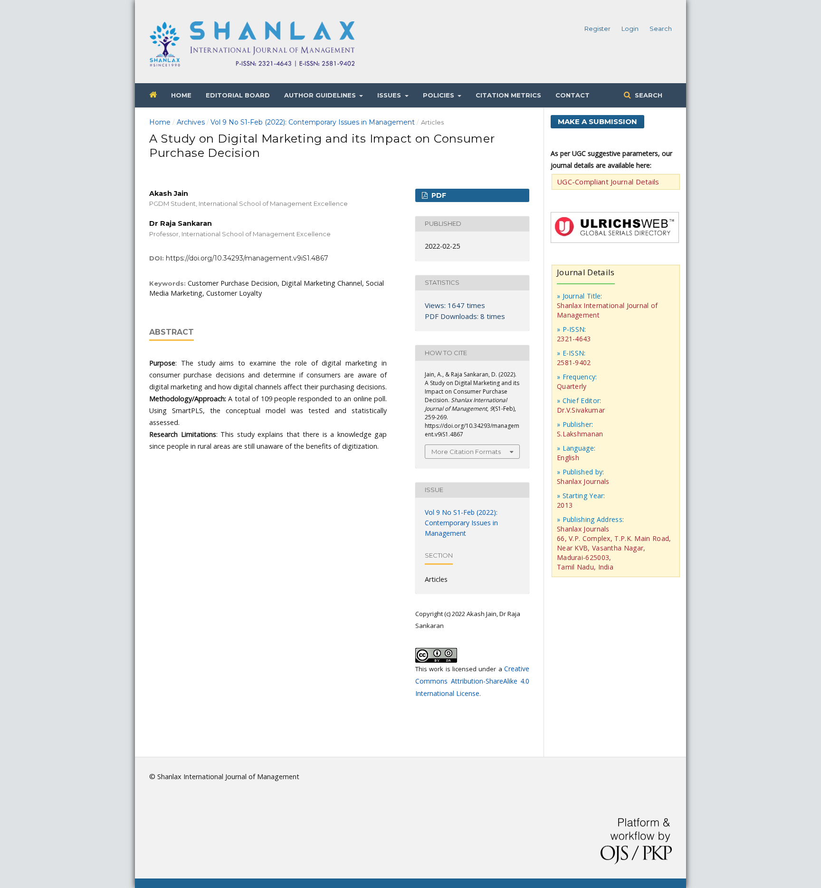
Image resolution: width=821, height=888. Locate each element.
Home (181, 95)
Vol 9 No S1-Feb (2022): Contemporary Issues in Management (312, 122)
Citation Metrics (508, 95)
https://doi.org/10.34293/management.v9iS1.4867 (247, 258)
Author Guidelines (321, 95)
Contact (572, 95)
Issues (390, 95)
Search (647, 95)
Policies (439, 95)
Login (630, 28)
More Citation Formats (466, 451)
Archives (191, 122)
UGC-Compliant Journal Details (608, 181)
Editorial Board (238, 95)
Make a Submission (597, 121)
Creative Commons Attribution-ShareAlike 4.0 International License (472, 681)
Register (597, 28)
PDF (438, 195)
